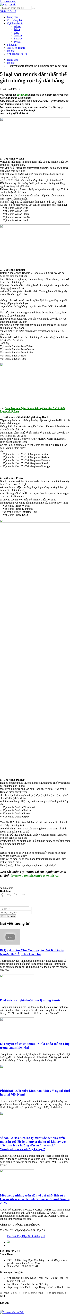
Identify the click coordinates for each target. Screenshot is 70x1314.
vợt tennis (22, 94)
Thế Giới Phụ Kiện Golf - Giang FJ (26, 1236)
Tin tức (10, 50)
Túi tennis (12, 44)
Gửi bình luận (8, 916)
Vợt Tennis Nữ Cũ (17, 53)
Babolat (18, 38)
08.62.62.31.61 (8, 11)
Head (16, 32)
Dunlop (18, 35)
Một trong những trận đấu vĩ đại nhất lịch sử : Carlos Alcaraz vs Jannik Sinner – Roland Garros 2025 (34, 1199)
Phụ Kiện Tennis (16, 47)
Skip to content (8, 1)
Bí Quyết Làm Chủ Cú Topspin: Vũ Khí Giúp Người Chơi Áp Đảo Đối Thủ (32, 952)
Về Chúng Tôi (14, 20)
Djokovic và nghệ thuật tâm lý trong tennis (30, 1000)
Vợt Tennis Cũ (15, 23)
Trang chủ (12, 17)
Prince (17, 29)
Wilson (17, 26)
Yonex (17, 41)
